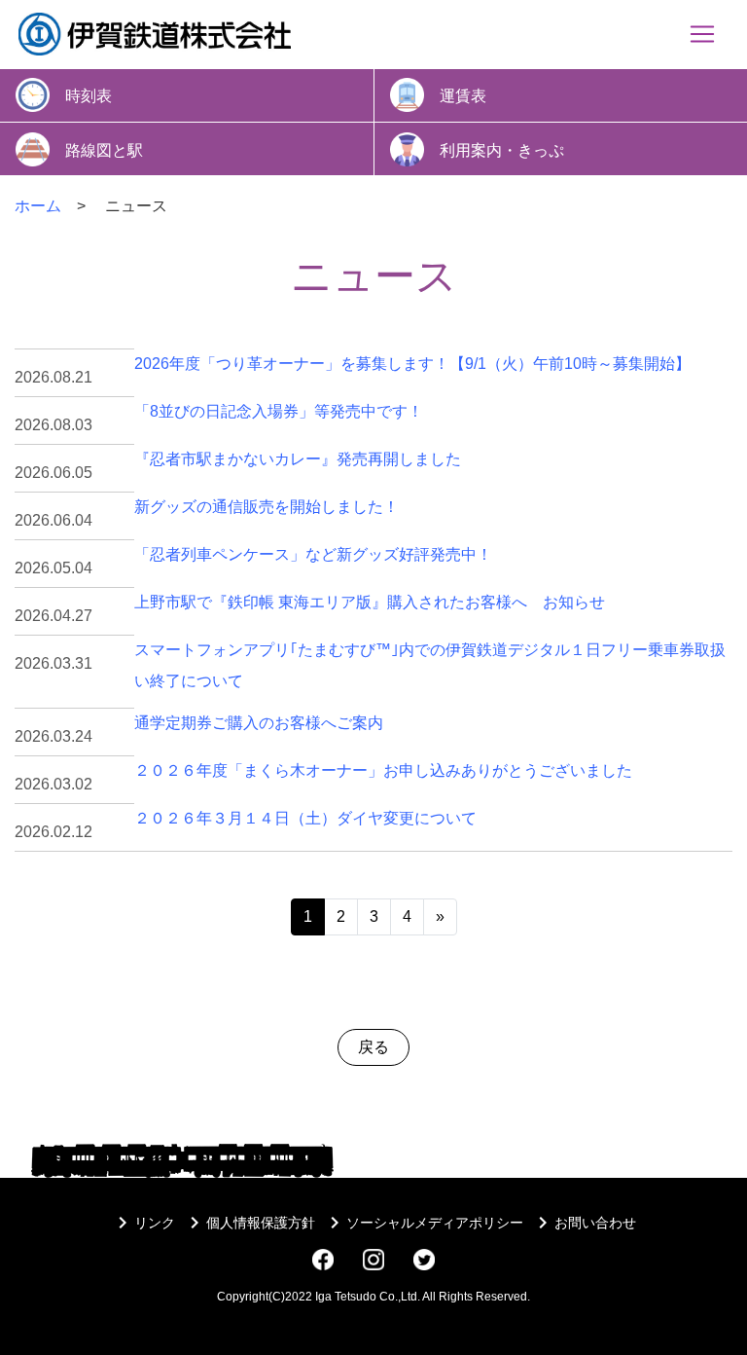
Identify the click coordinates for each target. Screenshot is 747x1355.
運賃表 (463, 96)
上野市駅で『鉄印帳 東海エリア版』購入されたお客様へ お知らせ (369, 602)
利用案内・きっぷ (502, 149)
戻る (373, 1047)
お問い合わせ (583, 1222)
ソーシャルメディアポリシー (423, 1222)
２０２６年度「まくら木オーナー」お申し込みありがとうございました (383, 770)
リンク (143, 1222)
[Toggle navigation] (702, 34)
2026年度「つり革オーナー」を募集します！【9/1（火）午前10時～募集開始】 (412, 363)
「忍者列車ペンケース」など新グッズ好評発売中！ (313, 554)
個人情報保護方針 (249, 1222)
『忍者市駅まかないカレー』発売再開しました (297, 459)
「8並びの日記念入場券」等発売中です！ (278, 411)
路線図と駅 (104, 149)
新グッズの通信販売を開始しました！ (266, 506)
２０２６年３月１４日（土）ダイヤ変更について (305, 818)
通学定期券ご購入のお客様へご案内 (258, 722)
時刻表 (88, 96)
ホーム (38, 206)
